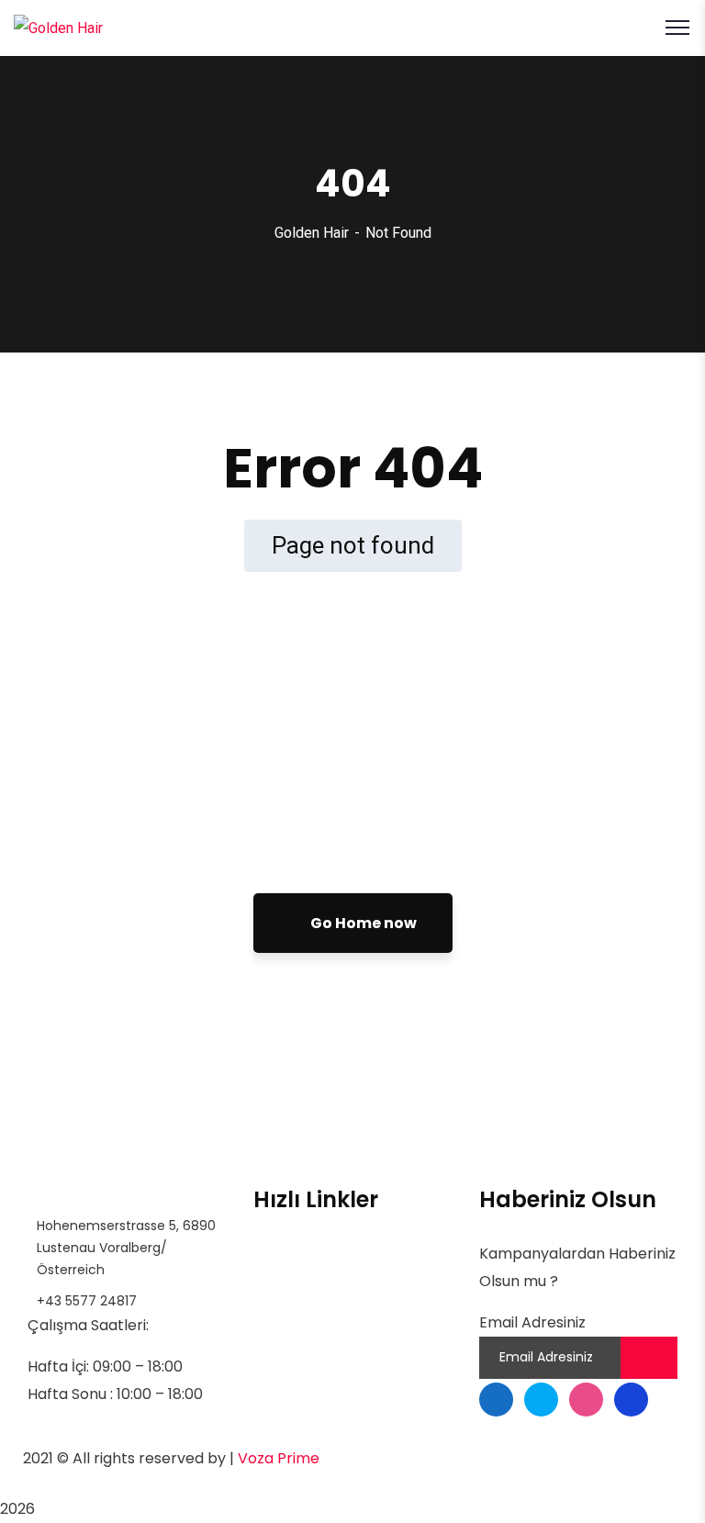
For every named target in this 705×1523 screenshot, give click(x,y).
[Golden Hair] (58, 27)
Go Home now (362, 923)
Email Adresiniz (532, 1322)
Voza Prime (278, 1458)
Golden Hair (311, 232)
